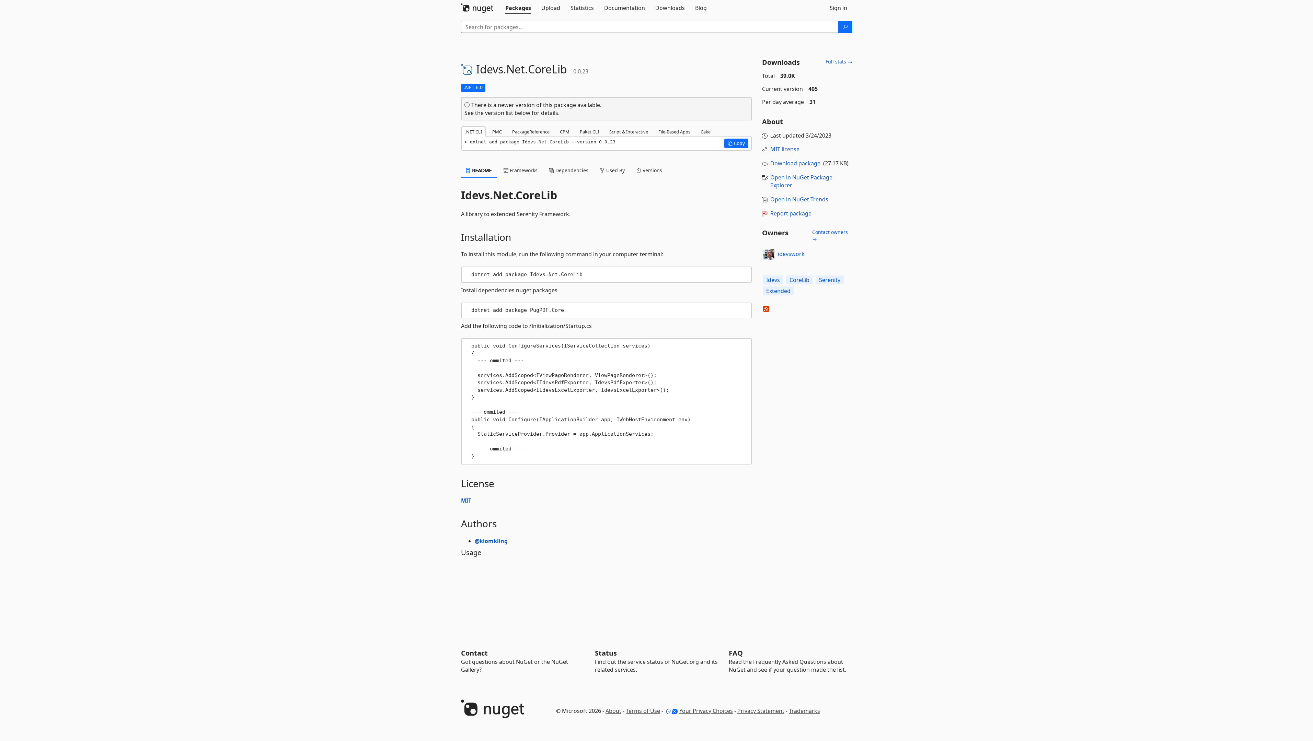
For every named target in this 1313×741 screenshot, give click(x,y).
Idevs (773, 280)
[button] (736, 143)
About (613, 711)
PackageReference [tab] (531, 132)
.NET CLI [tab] (473, 132)
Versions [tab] (651, 170)
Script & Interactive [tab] (628, 132)
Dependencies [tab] (571, 170)
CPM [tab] (564, 132)
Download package (795, 163)
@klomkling (491, 541)
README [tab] (481, 170)
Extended (778, 291)
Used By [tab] (615, 170)
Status (606, 653)
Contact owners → (830, 235)
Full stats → (839, 61)
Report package (790, 213)
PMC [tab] (497, 132)
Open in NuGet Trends (799, 199)
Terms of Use (643, 711)
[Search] (845, 27)
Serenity (829, 280)
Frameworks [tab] (523, 170)
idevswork (791, 254)
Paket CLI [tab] (589, 132)
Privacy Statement (760, 711)
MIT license (784, 149)
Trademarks (804, 711)
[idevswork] (769, 254)
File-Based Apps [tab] (674, 132)
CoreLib (799, 280)
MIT (466, 500)
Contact (474, 653)
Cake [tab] (706, 132)
